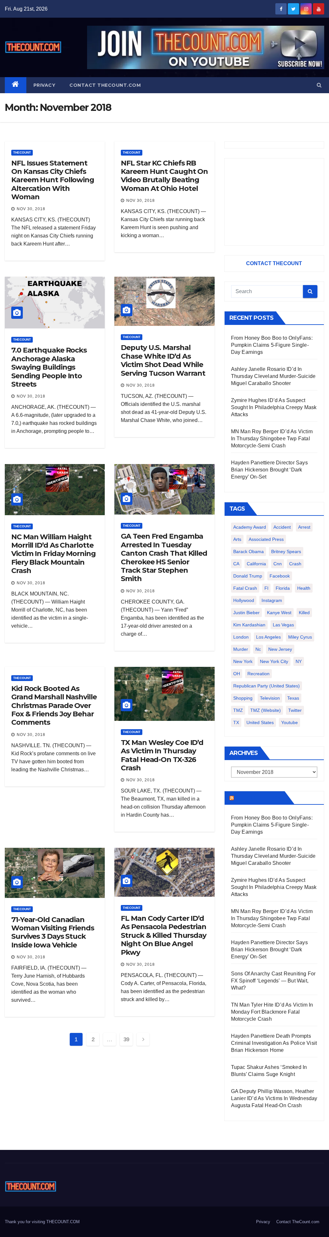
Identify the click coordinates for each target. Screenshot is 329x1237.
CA (236, 563)
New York (243, 661)
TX (236, 722)
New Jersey (280, 649)
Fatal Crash (245, 588)
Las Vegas (283, 624)
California (256, 563)
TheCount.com (258, 797)
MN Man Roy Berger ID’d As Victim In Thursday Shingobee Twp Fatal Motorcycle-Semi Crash (272, 438)
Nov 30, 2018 (31, 209)
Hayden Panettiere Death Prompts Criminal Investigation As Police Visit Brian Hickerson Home (274, 1043)
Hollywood (243, 600)
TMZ (238, 710)
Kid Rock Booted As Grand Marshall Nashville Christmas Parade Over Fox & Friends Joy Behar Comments (54, 705)
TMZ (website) (265, 710)
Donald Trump (247, 575)
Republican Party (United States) (266, 685)
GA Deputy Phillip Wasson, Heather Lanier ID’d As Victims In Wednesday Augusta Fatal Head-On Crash (274, 1098)
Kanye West (279, 612)
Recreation (258, 673)
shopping (243, 698)
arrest (304, 527)
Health (303, 588)
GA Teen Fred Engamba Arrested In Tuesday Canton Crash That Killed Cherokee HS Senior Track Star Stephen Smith (164, 557)
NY (299, 661)
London (241, 637)
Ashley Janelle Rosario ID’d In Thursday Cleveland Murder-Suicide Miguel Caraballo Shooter (273, 376)
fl (266, 588)
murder (240, 649)
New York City (274, 661)
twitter (295, 710)
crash (295, 563)
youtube (289, 722)
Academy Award (249, 527)
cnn (277, 563)
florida (283, 588)
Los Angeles (268, 637)
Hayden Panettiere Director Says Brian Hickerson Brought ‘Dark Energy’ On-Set (269, 470)
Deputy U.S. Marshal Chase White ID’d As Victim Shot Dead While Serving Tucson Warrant (163, 360)
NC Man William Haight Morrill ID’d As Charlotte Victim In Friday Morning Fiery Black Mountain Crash (53, 554)
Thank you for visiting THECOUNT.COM (42, 1221)
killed (304, 612)
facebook (280, 575)
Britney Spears (286, 551)
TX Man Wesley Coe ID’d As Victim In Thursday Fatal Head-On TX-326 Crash (162, 755)
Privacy (44, 85)
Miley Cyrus (300, 637)
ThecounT (22, 152)
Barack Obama (248, 551)
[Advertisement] (274, 202)
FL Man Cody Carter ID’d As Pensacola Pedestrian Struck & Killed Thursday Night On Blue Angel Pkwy (163, 935)
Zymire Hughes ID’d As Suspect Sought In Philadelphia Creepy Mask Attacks (274, 407)
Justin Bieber (246, 612)
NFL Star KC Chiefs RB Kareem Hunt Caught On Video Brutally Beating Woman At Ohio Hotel (164, 176)
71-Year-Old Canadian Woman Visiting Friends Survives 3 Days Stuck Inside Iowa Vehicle (52, 932)
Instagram (272, 600)
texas (293, 698)
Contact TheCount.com (105, 85)
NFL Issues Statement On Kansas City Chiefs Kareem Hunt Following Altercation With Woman (52, 180)
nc (258, 649)
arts (237, 539)
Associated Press (266, 539)
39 (126, 1039)
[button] (319, 85)
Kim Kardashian (249, 624)
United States (260, 722)
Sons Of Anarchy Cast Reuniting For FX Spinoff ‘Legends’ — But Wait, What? (273, 980)
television (270, 698)
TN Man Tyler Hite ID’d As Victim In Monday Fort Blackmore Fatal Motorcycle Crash (272, 1012)
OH (236, 673)
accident (282, 527)
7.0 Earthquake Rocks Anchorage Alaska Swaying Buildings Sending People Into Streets (49, 367)
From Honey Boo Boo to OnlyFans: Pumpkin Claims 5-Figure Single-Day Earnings (272, 345)
